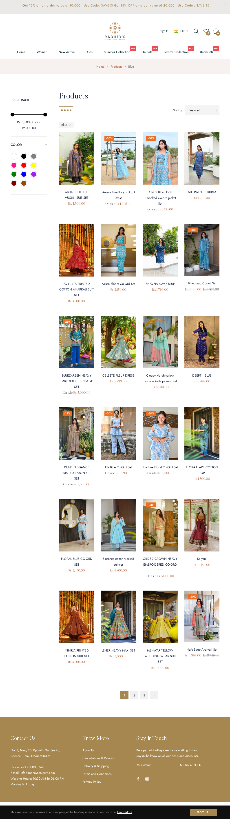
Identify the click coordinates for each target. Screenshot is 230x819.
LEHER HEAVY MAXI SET (118, 650)
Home (100, 66)
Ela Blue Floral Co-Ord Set (160, 467)
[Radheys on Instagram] (147, 778)
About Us (88, 750)
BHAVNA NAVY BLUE (160, 283)
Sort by (178, 110)
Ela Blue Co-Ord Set (118, 467)
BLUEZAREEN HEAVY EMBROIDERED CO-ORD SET (76, 381)
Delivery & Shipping (95, 766)
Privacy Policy (91, 781)
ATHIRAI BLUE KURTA (202, 192)
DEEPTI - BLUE (202, 375)
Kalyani (202, 558)
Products (116, 66)
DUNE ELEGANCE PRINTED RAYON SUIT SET (77, 473)
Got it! (203, 812)
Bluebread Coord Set (202, 283)
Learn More (124, 812)
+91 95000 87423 (33, 767)
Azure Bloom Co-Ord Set (118, 283)
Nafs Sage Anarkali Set (202, 649)
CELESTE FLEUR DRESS (118, 375)
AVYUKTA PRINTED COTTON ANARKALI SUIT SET (76, 289)
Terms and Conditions (97, 774)
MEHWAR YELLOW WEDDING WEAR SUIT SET (160, 656)
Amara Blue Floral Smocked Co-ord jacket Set (160, 197)
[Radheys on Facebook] (138, 778)
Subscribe (190, 765)
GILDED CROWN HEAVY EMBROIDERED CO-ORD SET (160, 564)
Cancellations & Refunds (98, 758)
